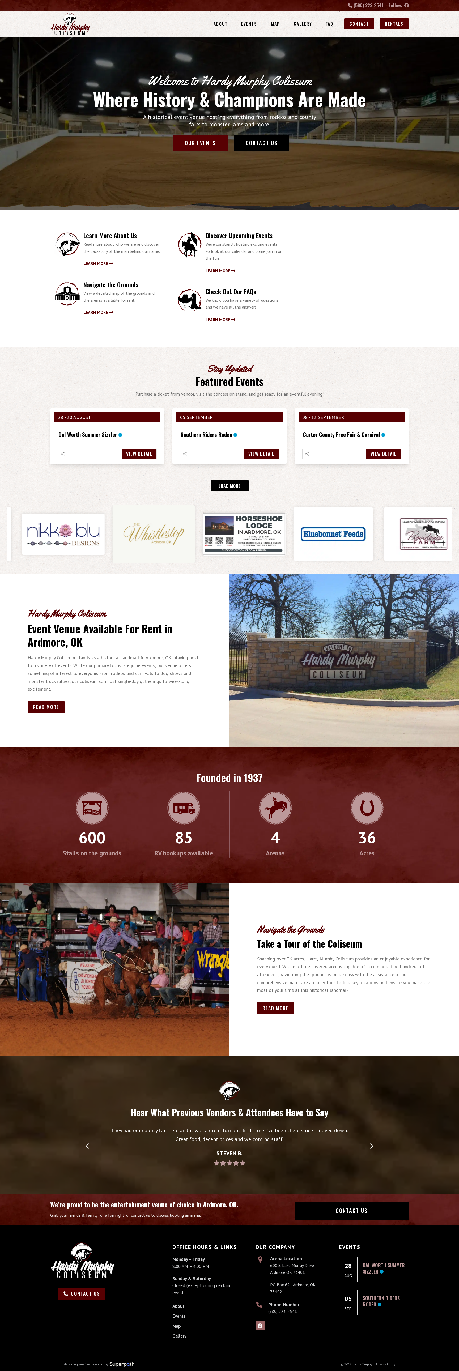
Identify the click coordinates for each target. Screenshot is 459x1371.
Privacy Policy (386, 1364)
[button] (87, 1146)
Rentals (394, 24)
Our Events (200, 143)
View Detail (139, 453)
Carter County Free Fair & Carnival (341, 434)
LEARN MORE (96, 263)
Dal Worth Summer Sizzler (87, 434)
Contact (359, 24)
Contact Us (261, 143)
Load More (230, 486)
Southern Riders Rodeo (206, 434)
